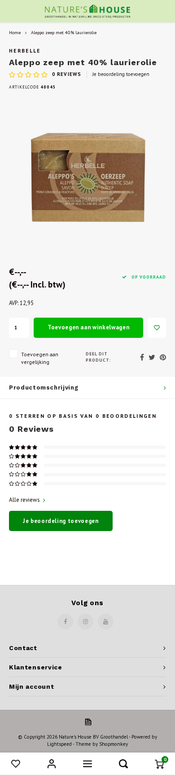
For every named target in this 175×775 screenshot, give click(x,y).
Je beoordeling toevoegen (120, 74)
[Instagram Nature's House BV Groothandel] (85, 621)
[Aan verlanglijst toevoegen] (157, 328)
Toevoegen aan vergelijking (39, 358)
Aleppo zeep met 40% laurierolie (63, 32)
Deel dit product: (98, 357)
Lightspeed (59, 744)
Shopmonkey (113, 744)
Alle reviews (24, 500)
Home (15, 32)
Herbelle (25, 50)
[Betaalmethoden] (87, 722)
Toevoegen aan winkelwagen (88, 327)
